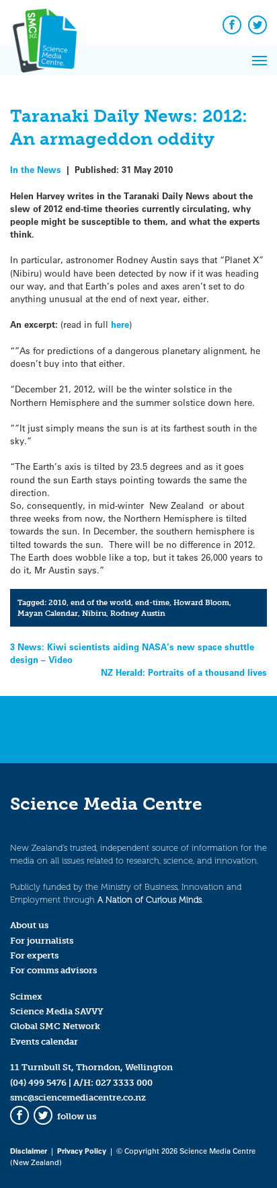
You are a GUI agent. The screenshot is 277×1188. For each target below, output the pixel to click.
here (120, 324)
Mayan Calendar (47, 613)
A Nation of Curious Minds (149, 900)
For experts (34, 955)
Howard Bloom (201, 602)
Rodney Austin (137, 613)
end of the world (101, 602)
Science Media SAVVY (57, 1011)
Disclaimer (28, 1151)
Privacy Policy (81, 1151)
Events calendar (44, 1042)
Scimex (26, 996)
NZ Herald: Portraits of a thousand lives (184, 672)
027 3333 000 (124, 1083)
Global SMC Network (55, 1026)
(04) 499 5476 (38, 1083)
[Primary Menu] (259, 60)
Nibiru (94, 613)
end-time (152, 602)
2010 (57, 602)
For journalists (41, 941)
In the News (35, 169)
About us (29, 925)
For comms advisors (53, 970)
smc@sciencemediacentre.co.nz (78, 1097)
